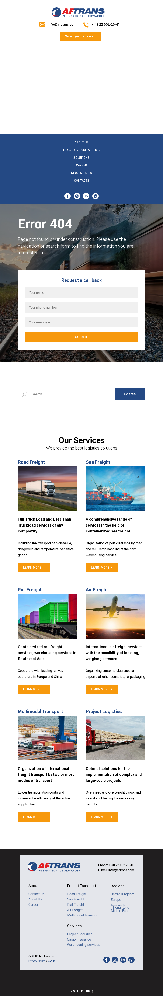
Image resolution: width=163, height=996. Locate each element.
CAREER (81, 165)
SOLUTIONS (81, 157)
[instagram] (77, 196)
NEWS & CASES (81, 173)
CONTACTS (81, 180)
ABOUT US (81, 142)
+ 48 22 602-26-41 (105, 24)
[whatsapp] (95, 196)
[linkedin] (86, 196)
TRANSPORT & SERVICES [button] (80, 150)
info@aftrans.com (62, 24)
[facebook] (67, 196)
